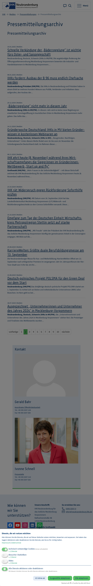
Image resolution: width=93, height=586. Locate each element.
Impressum (6, 543)
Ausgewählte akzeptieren (60, 578)
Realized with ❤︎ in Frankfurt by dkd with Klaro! (75, 583)
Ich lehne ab (40, 578)
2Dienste (13, 551)
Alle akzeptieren (81, 578)
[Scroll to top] (88, 581)
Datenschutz (16, 543)
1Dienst (12, 557)
